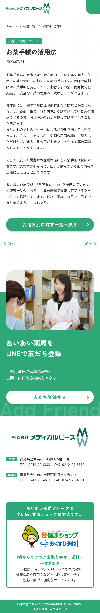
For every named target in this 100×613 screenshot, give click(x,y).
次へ (11, 243)
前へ (88, 243)
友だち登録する (50, 397)
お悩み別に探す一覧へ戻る (50, 224)
